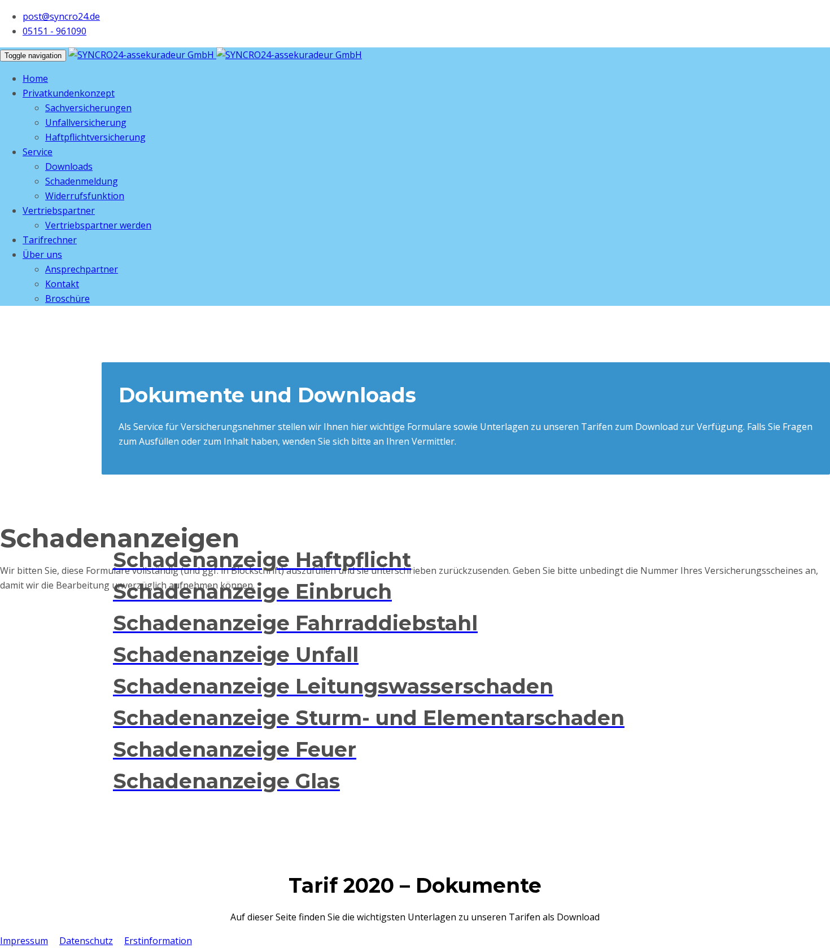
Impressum (24, 940)
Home (35, 78)
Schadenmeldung (81, 181)
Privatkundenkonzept (69, 93)
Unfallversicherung (85, 122)
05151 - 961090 (54, 31)
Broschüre (67, 298)
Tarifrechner (50, 240)
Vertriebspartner (59, 210)
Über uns (42, 254)
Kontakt (62, 284)
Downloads (69, 166)
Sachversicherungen (88, 108)
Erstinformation (158, 940)
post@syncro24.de (61, 16)
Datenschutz (86, 940)
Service (38, 152)
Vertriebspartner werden (98, 225)
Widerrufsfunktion (84, 196)
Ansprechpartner (81, 269)
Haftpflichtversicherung (95, 137)
